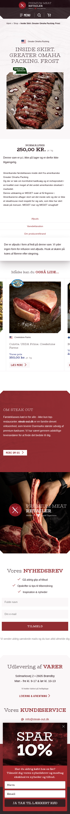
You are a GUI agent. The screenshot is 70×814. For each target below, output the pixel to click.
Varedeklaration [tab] (35, 226)
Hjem (9, 23)
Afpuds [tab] (35, 218)
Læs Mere (17, 365)
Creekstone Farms (22, 337)
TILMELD (35, 626)
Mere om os (13, 452)
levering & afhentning (33, 696)
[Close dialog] (63, 726)
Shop (16, 23)
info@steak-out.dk (37, 719)
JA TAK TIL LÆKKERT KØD (35, 803)
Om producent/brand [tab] (35, 233)
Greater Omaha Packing (38, 41)
